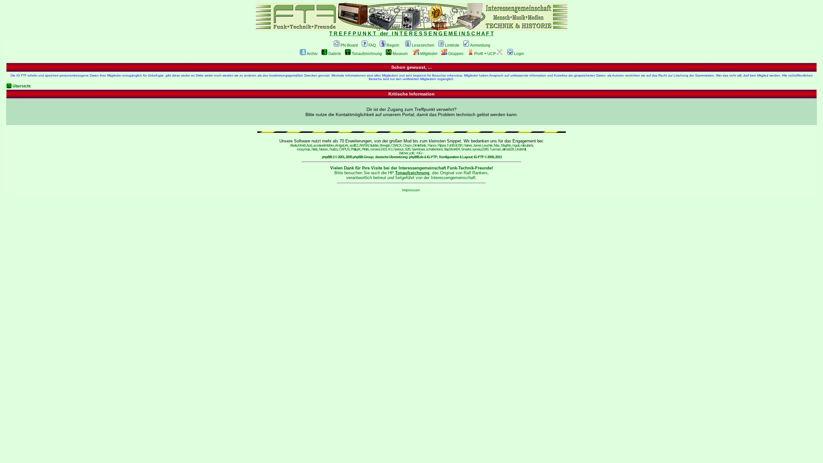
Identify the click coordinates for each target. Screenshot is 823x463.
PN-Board (349, 45)
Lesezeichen (423, 45)
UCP (491, 53)
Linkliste (452, 45)
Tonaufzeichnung (367, 53)
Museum (400, 53)
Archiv (312, 53)
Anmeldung (480, 45)
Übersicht (22, 86)
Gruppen (456, 53)
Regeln (392, 45)
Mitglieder (429, 53)
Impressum (411, 190)
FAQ (372, 45)
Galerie (334, 53)
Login (519, 53)
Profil (478, 53)
